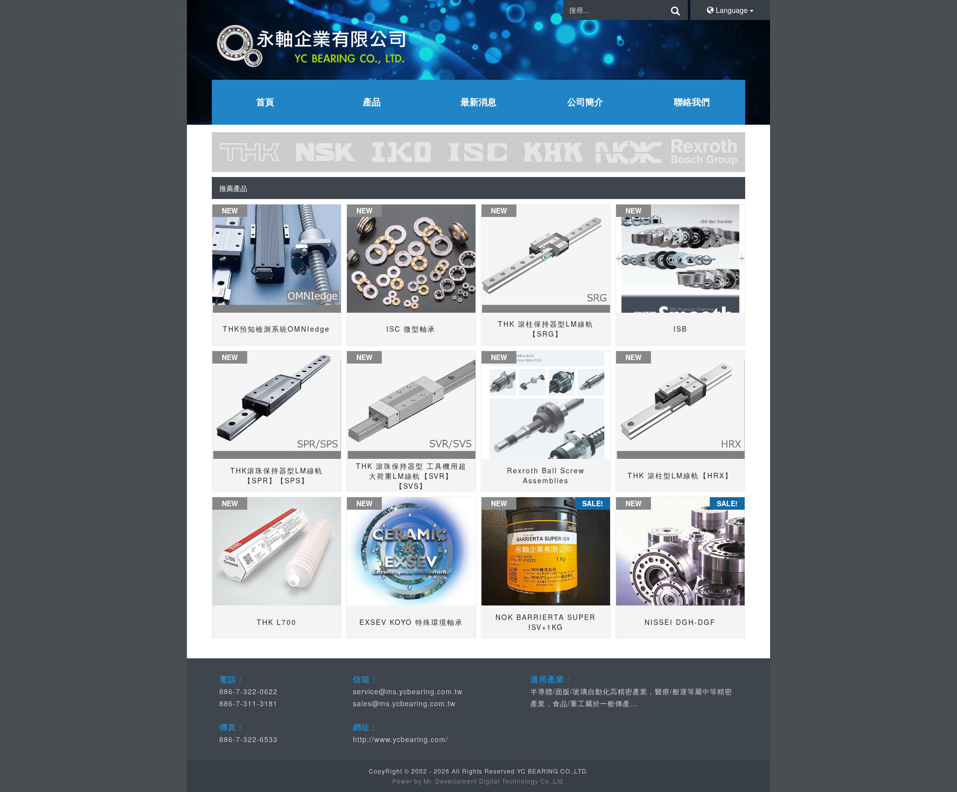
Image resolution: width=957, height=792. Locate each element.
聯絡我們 (692, 101)
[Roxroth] (704, 152)
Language (732, 10)
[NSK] (325, 152)
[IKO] (401, 152)
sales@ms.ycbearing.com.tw (404, 703)
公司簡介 (585, 101)
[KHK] (553, 152)
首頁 (265, 101)
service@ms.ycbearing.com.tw (408, 691)
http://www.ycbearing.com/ (400, 739)
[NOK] (628, 152)
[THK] (250, 152)
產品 (372, 101)
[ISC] (477, 152)
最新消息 (478, 101)
